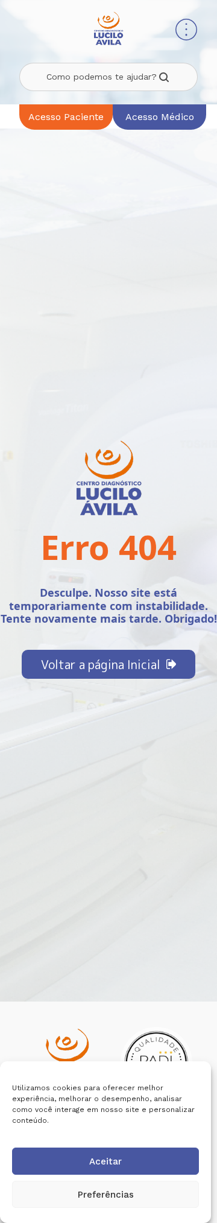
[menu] (186, 31)
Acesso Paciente (66, 116)
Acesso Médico (159, 116)
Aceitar (105, 1161)
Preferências (106, 1194)
